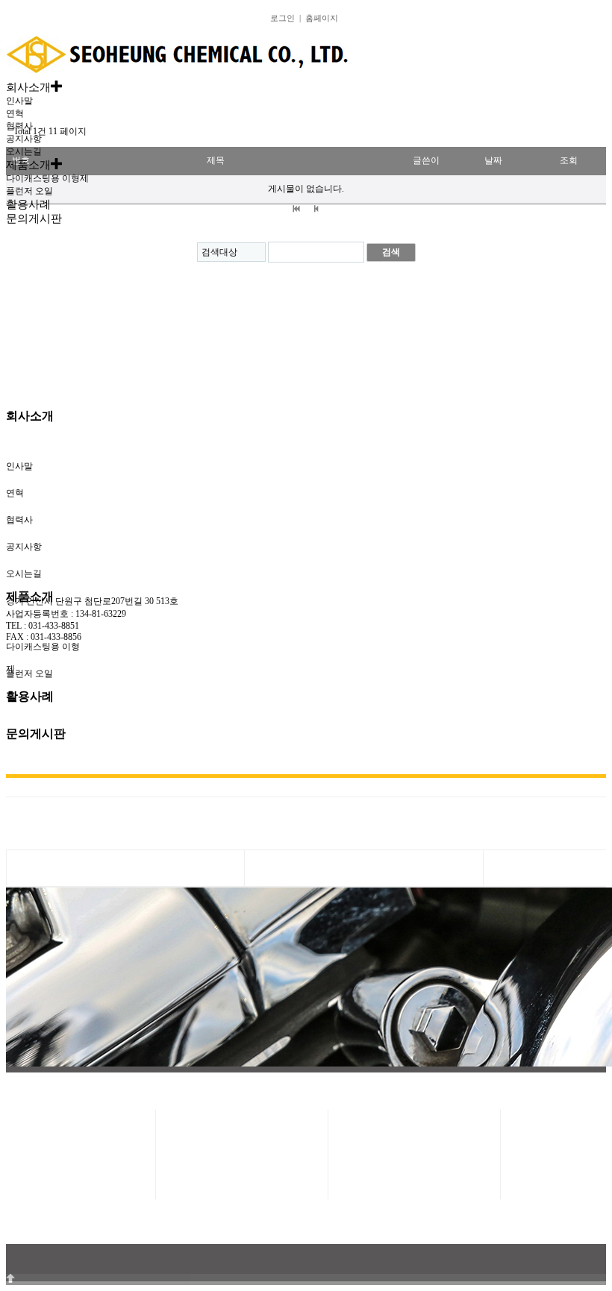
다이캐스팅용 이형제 (47, 178)
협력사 (19, 126)
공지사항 (24, 139)
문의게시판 (36, 733)
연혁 (15, 113)
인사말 (19, 100)
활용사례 (30, 696)
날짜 (493, 160)
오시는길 (24, 151)
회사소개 (30, 415)
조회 (569, 160)
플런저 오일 (29, 191)
